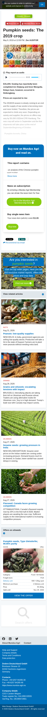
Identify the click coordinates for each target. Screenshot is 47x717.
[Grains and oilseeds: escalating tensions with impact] (23, 365)
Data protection (8, 658)
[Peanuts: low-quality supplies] (23, 311)
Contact (27, 643)
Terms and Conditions (11, 655)
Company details (9, 653)
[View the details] (23, 560)
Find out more (22, 283)
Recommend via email (15, 243)
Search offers (23, 622)
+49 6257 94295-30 (17, 680)
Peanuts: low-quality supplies (18, 333)
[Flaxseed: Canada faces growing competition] (23, 481)
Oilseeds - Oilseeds (23, 16)
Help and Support (9, 650)
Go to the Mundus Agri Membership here (24, 201)
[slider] (17, 77)
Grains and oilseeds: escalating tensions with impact (19, 388)
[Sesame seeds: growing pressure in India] (23, 423)
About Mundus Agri (11, 643)
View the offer (23, 595)
